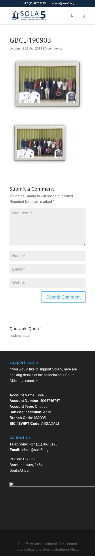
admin (18, 48)
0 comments (53, 48)
